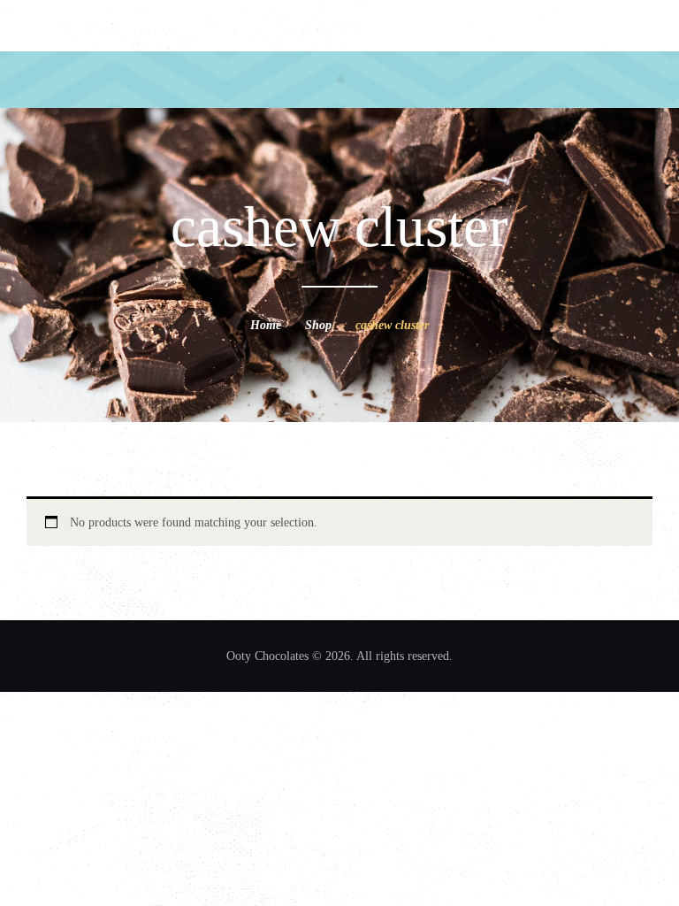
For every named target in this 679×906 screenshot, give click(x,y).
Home (265, 325)
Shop (318, 325)
